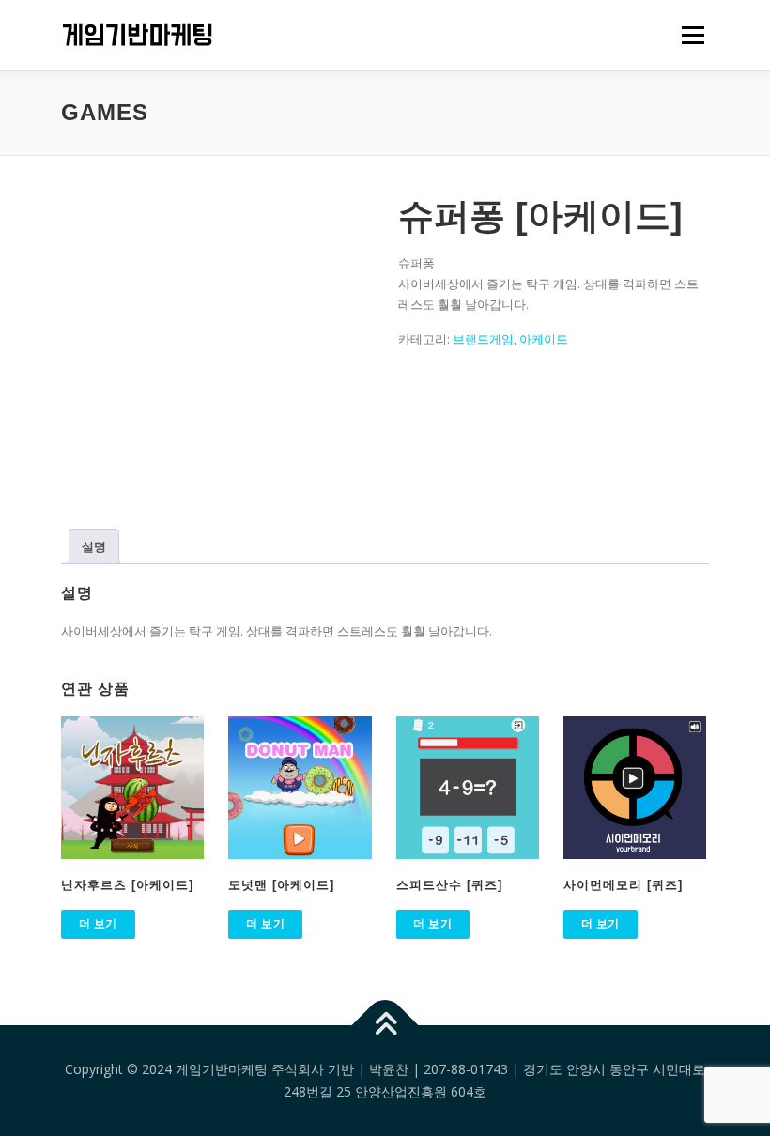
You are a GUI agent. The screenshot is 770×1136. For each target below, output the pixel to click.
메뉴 (688, 34)
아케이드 (543, 338)
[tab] (94, 546)
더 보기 (98, 923)
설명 (94, 546)
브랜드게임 (483, 338)
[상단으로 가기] (385, 1025)
